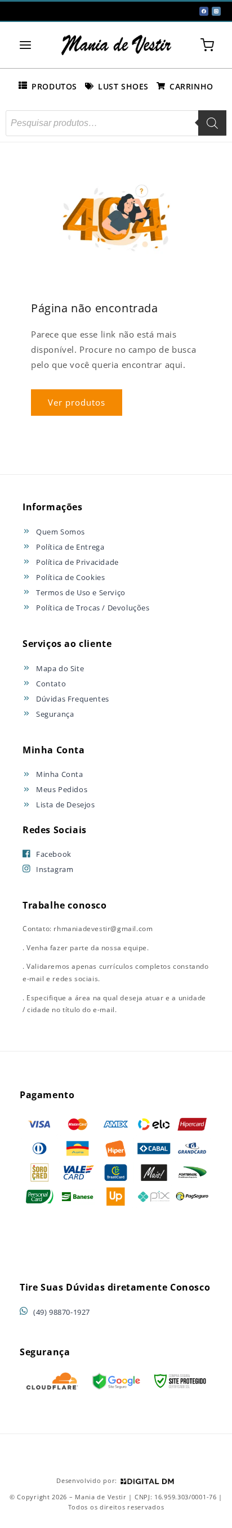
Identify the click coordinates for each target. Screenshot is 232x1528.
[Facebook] (203, 11)
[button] (25, 45)
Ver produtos (76, 402)
